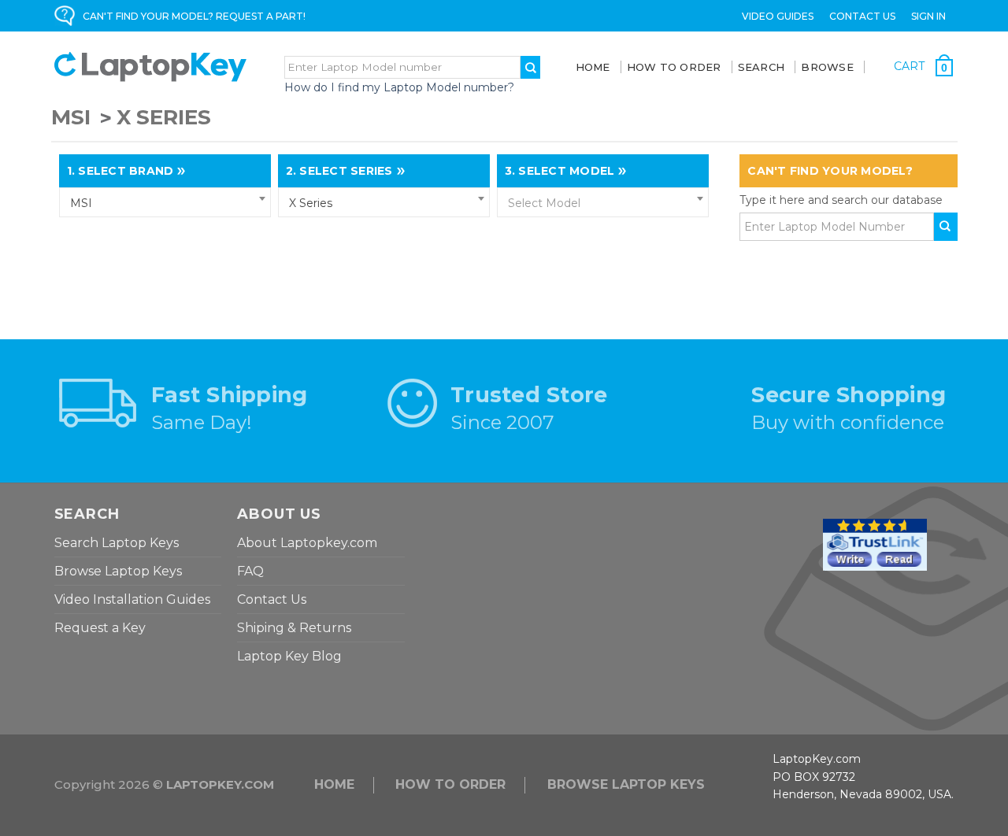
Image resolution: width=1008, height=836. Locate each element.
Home (593, 67)
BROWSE (827, 67)
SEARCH (761, 67)
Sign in (928, 16)
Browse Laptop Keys (118, 571)
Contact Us (862, 16)
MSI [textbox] (81, 203)
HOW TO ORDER (450, 784)
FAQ (250, 571)
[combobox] (165, 202)
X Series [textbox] (310, 203)
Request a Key (100, 627)
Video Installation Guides (132, 599)
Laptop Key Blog (289, 656)
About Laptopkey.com (307, 542)
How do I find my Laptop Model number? (399, 87)
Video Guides (777, 16)
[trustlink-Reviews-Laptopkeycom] (875, 544)
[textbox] (603, 203)
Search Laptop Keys (116, 542)
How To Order (674, 67)
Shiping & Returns (294, 627)
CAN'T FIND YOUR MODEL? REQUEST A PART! (194, 16)
